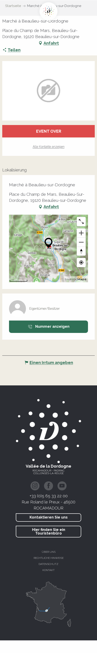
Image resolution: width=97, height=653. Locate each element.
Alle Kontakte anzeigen (49, 146)
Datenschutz (48, 564)
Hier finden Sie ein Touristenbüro (48, 531)
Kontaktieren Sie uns (49, 517)
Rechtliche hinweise (49, 558)
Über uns (48, 552)
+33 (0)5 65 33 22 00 (49, 495)
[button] (48, 91)
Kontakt (48, 570)
